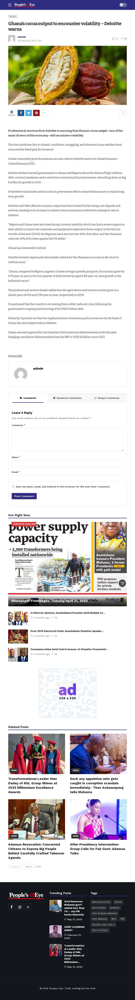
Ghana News (99, 908)
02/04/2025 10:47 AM (29, 40)
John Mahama (99, 919)
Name (16, 457)
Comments (29, 398)
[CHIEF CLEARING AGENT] (55, 931)
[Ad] (67, 693)
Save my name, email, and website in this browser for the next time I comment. (63, 486)
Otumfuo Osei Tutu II (103, 925)
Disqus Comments (108, 398)
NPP (122, 919)
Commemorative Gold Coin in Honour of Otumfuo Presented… (69, 649)
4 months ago (42, 617)
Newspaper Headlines (24, 524)
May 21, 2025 (74, 919)
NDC (114, 919)
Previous (16, 867)
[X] (28, 907)
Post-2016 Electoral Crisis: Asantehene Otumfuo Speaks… (67, 631)
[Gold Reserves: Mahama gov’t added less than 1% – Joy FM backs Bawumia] (55, 906)
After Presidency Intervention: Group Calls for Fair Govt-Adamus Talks (97, 848)
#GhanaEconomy (101, 902)
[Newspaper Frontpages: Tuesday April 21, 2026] (67, 564)
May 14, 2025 (74, 967)
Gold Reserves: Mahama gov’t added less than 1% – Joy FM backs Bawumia (74, 908)
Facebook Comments (69, 398)
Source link (15, 355)
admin (22, 36)
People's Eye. (56, 988)
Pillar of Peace (100, 930)
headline (114, 908)
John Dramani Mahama (104, 913)
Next (28, 867)
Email (16, 471)
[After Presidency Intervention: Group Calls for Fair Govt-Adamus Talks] (98, 819)
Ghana (118, 902)
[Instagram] (19, 907)
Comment (19, 425)
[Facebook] (11, 907)
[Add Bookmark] (123, 113)
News (13, 16)
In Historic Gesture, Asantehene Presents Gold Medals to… (67, 612)
